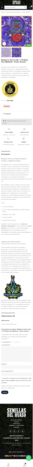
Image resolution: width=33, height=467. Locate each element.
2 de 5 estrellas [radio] (15, 342)
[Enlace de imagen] (16, 412)
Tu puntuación (6, 342)
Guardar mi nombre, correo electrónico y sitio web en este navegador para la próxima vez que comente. (16, 380)
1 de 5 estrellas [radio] (14, 342)
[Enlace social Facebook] (10, 431)
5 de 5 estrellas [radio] (19, 342)
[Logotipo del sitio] (16, 2)
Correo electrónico (7, 371)
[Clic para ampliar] (4, 44)
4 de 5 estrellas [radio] (18, 342)
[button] (2, 31)
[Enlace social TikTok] (22, 431)
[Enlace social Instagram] (14, 431)
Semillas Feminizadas (13, 12)
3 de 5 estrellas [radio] (16, 342)
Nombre (4, 364)
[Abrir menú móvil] (2, 7)
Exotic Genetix (26, 12)
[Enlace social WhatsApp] (18, 431)
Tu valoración (6, 345)
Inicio (2, 12)
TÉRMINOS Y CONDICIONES (16, 425)
